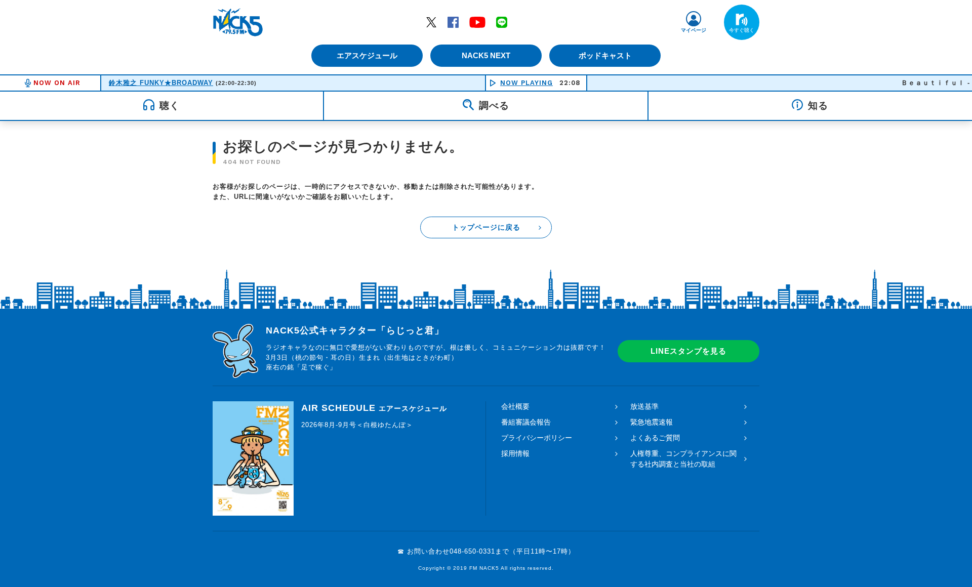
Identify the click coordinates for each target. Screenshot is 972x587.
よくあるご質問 (655, 438)
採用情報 (515, 453)
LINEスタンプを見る (688, 351)
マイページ (693, 30)
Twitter (431, 22)
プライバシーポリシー (536, 438)
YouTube (477, 22)
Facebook (453, 22)
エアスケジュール (367, 55)
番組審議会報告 (526, 422)
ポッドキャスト (605, 55)
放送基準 (644, 406)
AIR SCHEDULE (374, 408)
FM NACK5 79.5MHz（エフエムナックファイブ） (238, 22)
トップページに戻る (486, 227)
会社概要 (515, 406)
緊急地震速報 (651, 422)
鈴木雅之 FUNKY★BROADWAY (161, 83)
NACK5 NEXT (486, 55)
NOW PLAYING (526, 83)
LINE (501, 22)
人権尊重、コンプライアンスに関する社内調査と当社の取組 (683, 458)
